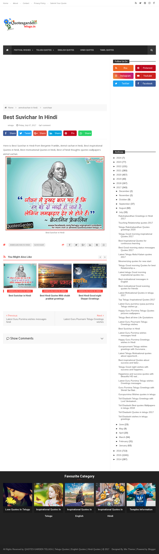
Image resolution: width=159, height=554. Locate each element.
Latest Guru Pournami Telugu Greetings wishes (132, 323)
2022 (119, 166)
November (124, 195)
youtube (147, 76)
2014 (119, 459)
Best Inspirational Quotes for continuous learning (132, 242)
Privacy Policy (40, 3)
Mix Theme (130, 549)
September (125, 204)
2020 (119, 174)
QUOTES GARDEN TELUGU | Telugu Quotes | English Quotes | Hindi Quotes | (63, 549)
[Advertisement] (55, 79)
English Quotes (66, 50)
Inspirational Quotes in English (79, 512)
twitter (125, 84)
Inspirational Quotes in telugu (48, 512)
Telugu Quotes (44, 50)
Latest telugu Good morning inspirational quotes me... (132, 273)
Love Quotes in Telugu (17, 509)
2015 (119, 455)
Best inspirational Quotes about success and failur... (133, 361)
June (122, 424)
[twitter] (140, 3)
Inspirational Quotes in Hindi (110, 512)
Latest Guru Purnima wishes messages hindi (132, 334)
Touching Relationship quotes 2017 (135, 223)
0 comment (45, 125)
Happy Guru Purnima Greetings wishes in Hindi (134, 340)
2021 (119, 170)
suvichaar (47, 107)
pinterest (147, 68)
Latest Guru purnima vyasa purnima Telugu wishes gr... (136, 305)
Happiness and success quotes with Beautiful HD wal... (136, 375)
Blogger (152, 549)
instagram (125, 76)
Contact (26, 3)
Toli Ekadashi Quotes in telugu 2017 (136, 412)
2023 (119, 162)
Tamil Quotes (107, 50)
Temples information (141, 509)
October (123, 199)
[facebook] (154, 3)
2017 (119, 187)
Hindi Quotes (87, 50)
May (121, 428)
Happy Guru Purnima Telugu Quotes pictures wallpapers (136, 312)
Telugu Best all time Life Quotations (135, 317)
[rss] (136, 3)
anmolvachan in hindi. (28, 107)
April (121, 433)
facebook (147, 84)
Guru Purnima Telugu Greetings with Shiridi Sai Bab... (136, 388)
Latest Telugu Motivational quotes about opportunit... (134, 354)
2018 (119, 183)
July (121, 212)
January (123, 445)
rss (125, 68)
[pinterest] (145, 3)
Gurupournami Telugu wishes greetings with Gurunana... (132, 347)
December (124, 191)
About (15, 3)
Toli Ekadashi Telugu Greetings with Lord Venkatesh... (135, 399)
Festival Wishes (22, 50)
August (123, 208)
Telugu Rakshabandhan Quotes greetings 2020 (134, 228)
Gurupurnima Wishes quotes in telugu (137, 394)
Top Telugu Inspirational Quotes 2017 (136, 299)
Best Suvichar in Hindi (20, 295)
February (124, 441)
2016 (119, 451)
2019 (119, 179)
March (122, 437)
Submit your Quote (58, 3)
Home (6, 3)
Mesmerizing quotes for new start (134, 261)
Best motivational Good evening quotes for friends (134, 287)
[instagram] (149, 3)
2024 (119, 158)
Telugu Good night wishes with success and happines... (133, 368)
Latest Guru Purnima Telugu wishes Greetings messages (135, 382)
